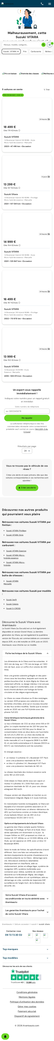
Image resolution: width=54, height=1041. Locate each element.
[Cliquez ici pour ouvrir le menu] (49, 3)
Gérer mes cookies (27, 1006)
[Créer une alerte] (5, 1036)
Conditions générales (27, 992)
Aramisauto (7, 924)
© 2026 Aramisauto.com (27, 1025)
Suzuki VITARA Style (14, 535)
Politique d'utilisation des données (27, 1001)
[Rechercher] (43, 45)
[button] (18, 51)
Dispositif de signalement (27, 1016)
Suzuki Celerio (12, 604)
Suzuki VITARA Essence (16, 551)
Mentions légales (27, 997)
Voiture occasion (21, 924)
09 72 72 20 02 (13, 934)
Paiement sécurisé (27, 1011)
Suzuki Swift (11, 599)
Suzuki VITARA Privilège (16, 530)
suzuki (34, 924)
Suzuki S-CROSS (13, 608)
